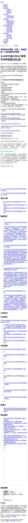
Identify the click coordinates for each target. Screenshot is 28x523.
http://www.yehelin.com (6, 163)
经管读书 (9, 13)
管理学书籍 (13, 408)
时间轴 (5, 42)
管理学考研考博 (8, 25)
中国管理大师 (10, 16)
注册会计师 (24, 408)
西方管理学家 (10, 17)
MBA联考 (9, 28)
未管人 (2, 2)
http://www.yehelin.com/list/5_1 (10, 148)
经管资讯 (6, 8)
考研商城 (6, 33)
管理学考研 (10, 27)
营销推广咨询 (10, 20)
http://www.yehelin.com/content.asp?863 (10, 130)
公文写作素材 (10, 24)
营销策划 (6, 19)
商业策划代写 (10, 22)
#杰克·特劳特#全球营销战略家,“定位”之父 (15, 435)
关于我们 (6, 39)
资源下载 (6, 41)
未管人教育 (10, 38)
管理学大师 (7, 408)
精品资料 (9, 36)
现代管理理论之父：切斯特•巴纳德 (13, 421)
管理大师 (6, 14)
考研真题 (9, 35)
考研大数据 (10, 31)
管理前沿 (9, 9)
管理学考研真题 (20, 410)
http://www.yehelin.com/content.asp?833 (10, 118)
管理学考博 (10, 30)
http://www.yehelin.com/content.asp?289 (10, 123)
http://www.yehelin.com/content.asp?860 (10, 113)
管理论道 (9, 11)
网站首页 (6, 5)
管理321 (6, 6)
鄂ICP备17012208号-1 (16, 521)
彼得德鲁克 (7, 410)
